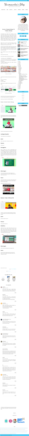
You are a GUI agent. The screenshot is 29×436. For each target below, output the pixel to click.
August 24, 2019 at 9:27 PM (5, 375)
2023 (19, 86)
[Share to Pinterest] (14, 269)
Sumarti (4, 357)
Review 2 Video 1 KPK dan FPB (22, 75)
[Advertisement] (8, 20)
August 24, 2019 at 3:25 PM (5, 358)
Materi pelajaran (22, 430)
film (6, 430)
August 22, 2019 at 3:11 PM (5, 295)
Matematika (6, 429)
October (20, 81)
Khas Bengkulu (18, 430)
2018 (19, 66)
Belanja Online (20, 429)
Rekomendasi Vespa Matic (7, 433)
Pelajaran (1, 433)
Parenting (23, 95)
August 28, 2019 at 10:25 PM (5, 390)
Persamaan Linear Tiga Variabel (24, 42)
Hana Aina (4, 389)
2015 (19, 63)
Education (9, 271)
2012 (19, 61)
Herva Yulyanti (4, 374)
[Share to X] (13, 269)
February (20, 68)
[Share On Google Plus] (15, 269)
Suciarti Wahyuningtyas (7, 319)
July (19, 72)
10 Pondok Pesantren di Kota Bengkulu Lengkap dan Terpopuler (24, 56)
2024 (19, 87)
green (24, 429)
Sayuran (11, 433)
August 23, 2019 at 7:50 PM (5, 320)
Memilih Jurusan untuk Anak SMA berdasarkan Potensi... (23, 78)
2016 (19, 64)
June (19, 71)
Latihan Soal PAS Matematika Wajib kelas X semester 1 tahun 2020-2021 (24, 49)
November (20, 82)
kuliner (23, 100)
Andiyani (4, 311)
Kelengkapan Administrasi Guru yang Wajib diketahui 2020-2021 (24, 52)
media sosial (13, 429)
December (20, 83)
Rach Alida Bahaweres (5, 333)
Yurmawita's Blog (14, 4)
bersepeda (14, 433)
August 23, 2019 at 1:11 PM (5, 312)
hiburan (26, 430)
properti (17, 429)
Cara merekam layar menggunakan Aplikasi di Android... (23, 76)
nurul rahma (4, 303)
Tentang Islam (13, 430)
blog (3, 429)
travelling (10, 429)
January (20, 67)
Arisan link (9, 430)
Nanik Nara (4, 294)
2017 (19, 65)
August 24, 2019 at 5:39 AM (5, 334)
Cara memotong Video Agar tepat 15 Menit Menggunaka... (23, 79)
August (20, 73)
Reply (15, 292)
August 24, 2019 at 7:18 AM (5, 342)
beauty (1, 429)
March (20, 69)
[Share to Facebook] (11, 269)
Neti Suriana (4, 341)
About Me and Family (2, 430)
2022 (19, 85)
